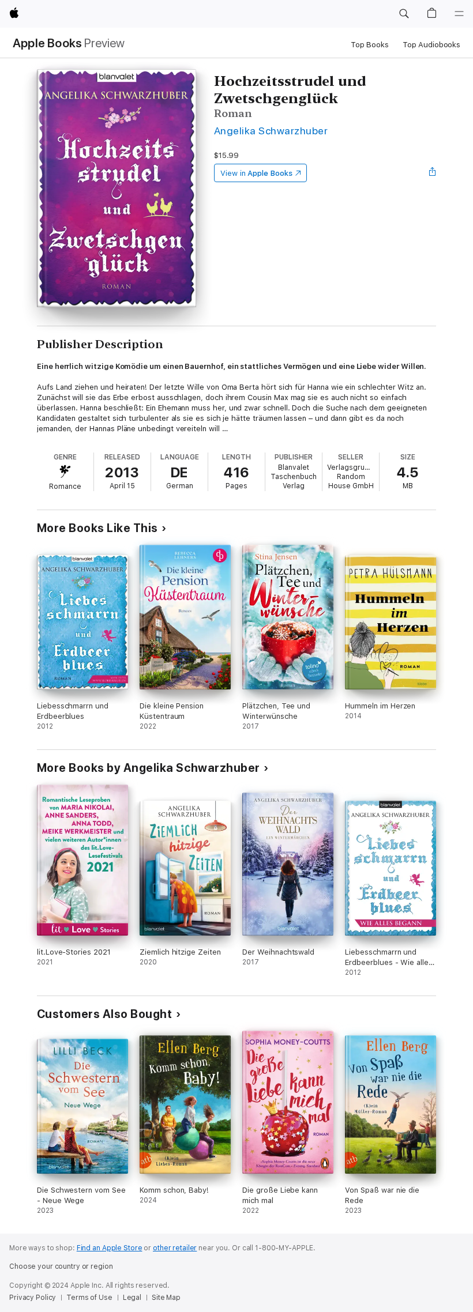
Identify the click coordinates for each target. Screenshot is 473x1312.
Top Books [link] (370, 44)
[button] (404, 14)
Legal (132, 1298)
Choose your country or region (61, 1266)
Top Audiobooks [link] (431, 44)
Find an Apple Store (109, 1248)
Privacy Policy (32, 1298)
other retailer (175, 1248)
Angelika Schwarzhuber (271, 131)
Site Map (166, 1298)
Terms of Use (89, 1298)
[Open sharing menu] (432, 173)
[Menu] (459, 14)
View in (256, 173)
